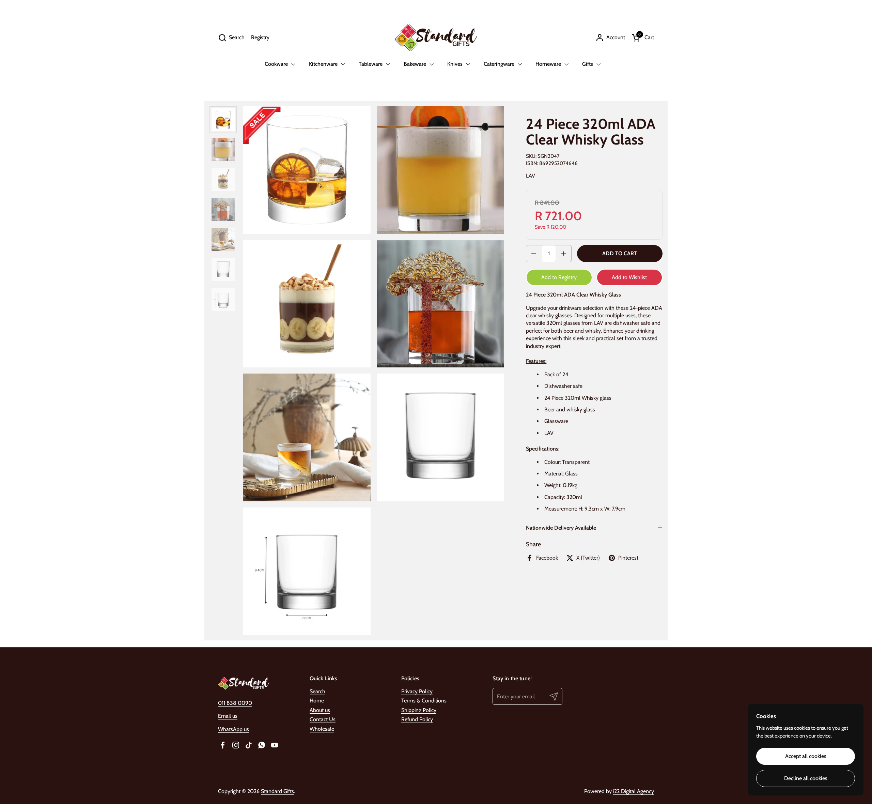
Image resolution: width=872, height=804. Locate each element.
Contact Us (323, 719)
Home (317, 700)
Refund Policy (417, 719)
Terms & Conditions (424, 700)
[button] (231, 37)
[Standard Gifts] (436, 37)
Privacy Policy (417, 691)
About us (320, 710)
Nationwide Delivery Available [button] (561, 528)
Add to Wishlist (629, 277)
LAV (530, 175)
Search (317, 691)
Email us (227, 716)
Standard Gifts (277, 791)
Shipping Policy (418, 710)
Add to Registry (559, 277)
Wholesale (322, 729)
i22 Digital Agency (633, 791)
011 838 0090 (235, 703)
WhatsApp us (233, 729)
